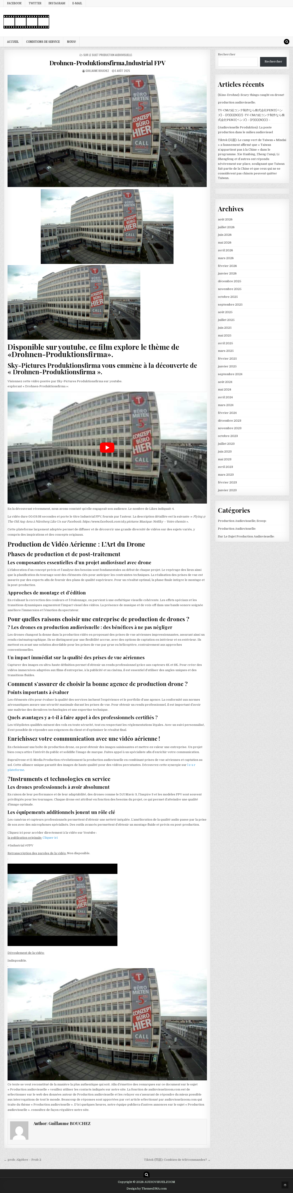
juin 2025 (225, 327)
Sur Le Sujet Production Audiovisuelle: (108, 55)
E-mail (77, 3)
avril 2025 (225, 343)
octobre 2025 (228, 296)
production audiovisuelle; (236, 102)
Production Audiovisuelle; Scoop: (242, 521)
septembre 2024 (230, 374)
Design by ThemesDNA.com (147, 1188)
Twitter (35, 3)
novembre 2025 (229, 289)
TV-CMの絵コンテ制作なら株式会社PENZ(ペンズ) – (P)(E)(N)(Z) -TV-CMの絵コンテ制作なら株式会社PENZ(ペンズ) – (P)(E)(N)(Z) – (251, 115)
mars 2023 (226, 474)
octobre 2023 (228, 436)
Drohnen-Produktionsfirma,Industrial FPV (107, 63)
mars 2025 (226, 350)
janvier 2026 (227, 273)
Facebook (14, 3)
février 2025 (227, 358)
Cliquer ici (50, 837)
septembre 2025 (230, 304)
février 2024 (227, 413)
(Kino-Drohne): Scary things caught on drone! (251, 95)
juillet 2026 (226, 227)
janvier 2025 (227, 366)
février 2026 (227, 266)
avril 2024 (225, 397)
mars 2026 (226, 258)
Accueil (13, 41)
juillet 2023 (226, 443)
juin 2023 (225, 451)
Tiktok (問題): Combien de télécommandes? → (177, 1159)
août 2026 (225, 219)
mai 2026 (224, 242)
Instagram (57, 3)
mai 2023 (224, 459)
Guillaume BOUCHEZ (97, 71)
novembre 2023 (229, 428)
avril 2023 (225, 467)
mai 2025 (224, 335)
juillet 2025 (226, 320)
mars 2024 (225, 405)
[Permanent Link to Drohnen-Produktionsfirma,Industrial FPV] (107, 131)
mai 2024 (224, 389)
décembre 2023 (229, 420)
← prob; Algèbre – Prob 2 (22, 1159)
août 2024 (225, 382)
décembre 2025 (229, 281)
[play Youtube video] (107, 448)
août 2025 (225, 312)
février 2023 (227, 482)
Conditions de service (43, 41)
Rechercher (227, 54)
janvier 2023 (227, 490)
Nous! (71, 41)
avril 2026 (225, 250)
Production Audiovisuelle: (237, 528)
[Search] (286, 41)
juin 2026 (225, 234)
